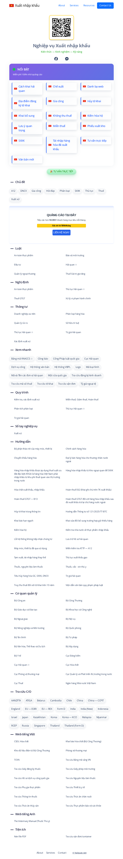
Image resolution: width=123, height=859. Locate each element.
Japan (25, 717)
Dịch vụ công (18, 367)
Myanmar (101, 717)
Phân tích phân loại (23, 408)
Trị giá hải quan (21, 417)
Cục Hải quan (91, 358)
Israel (14, 717)
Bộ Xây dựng (72, 646)
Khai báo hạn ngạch (23, 520)
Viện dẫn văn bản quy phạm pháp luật (84, 585)
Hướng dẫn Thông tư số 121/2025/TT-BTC (86, 511)
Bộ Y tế (17, 655)
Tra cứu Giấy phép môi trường (80, 768)
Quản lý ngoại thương (24, 273)
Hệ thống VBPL (62, 367)
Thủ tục (89, 190)
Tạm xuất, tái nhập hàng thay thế (30, 557)
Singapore (39, 725)
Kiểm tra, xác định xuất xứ (27, 399)
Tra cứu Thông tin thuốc (25, 796)
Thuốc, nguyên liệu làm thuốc (28, 566)
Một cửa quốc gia (57, 375)
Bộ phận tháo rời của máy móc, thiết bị (33, 448)
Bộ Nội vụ (70, 618)
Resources (89, 5)
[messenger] (67, 59)
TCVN (16, 759)
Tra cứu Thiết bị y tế (75, 787)
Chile (69, 700)
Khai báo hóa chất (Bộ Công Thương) (83, 741)
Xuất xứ (15, 199)
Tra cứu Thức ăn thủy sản (26, 805)
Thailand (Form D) (74, 725)
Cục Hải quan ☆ (21, 664)
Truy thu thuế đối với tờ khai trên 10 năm (34, 585)
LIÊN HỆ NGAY (61, 232)
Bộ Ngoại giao (21, 618)
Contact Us (105, 5)
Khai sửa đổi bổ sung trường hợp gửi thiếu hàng (89, 520)
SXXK (77, 190)
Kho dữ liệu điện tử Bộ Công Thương (32, 750)
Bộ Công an (19, 600)
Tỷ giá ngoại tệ (88, 383)
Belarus (41, 700)
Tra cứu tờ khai (45, 383)
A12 (13, 190)
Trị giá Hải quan (73, 332)
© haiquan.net (79, 852)
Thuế (101, 190)
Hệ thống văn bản (39, 367)
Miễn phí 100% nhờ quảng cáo (27, 74)
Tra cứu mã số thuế (21, 383)
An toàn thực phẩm (23, 255)
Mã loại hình (92, 367)
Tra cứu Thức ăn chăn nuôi (79, 796)
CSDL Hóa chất (21, 741)
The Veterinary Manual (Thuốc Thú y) (32, 821)
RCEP (14, 725)
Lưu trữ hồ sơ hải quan (77, 538)
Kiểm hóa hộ (20, 529)
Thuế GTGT (19, 298)
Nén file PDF (20, 836)
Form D (61, 708)
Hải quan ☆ (71, 264)
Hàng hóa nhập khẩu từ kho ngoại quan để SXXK (89, 470)
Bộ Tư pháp (71, 637)
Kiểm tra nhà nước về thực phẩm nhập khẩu (87, 529)
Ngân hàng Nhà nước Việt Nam (81, 683)
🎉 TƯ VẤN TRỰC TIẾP (61, 171)
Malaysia (86, 717)
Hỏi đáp (50, 190)
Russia (25, 725)
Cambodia (55, 700)
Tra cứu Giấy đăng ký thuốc (27, 768)
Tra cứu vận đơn (67, 383)
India (73, 708)
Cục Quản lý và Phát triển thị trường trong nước (89, 674)
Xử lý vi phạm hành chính (78, 298)
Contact (62, 852)
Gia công (36, 190)
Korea (54, 717)
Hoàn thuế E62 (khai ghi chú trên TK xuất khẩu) (88, 489)
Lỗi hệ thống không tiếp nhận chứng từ (33, 538)
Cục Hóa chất (72, 664)
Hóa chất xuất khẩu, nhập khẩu (29, 489)
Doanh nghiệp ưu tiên (24, 313)
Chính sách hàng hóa (76, 448)
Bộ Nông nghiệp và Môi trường (29, 627)
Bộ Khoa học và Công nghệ (79, 609)
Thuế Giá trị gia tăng (75, 273)
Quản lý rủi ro (21, 322)
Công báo (43, 358)
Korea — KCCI (69, 717)
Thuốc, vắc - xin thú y (76, 566)
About (61, 5)
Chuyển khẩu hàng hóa (25, 457)
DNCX (23, 190)
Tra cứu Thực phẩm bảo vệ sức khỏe (83, 805)
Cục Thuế (18, 683)
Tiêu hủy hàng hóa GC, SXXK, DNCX (31, 575)
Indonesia (103, 708)
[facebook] (56, 59)
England (15, 708)
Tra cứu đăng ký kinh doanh (86, 375)
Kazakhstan (39, 717)
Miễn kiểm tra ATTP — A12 (79, 548)
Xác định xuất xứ (22, 341)
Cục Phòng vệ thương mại (26, 674)
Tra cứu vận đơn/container (79, 836)
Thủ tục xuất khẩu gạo (76, 557)
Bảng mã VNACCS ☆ (22, 358)
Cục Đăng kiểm (73, 655)
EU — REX (47, 708)
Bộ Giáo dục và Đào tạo (25, 609)
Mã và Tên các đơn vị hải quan (27, 375)
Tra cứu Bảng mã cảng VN (78, 759)
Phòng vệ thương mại (76, 750)
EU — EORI (30, 708)
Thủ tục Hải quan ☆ (75, 289)
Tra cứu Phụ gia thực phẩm (27, 787)
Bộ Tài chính (20, 637)
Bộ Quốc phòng (73, 627)
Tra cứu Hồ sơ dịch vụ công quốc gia (31, 778)
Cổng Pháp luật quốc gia (66, 358)
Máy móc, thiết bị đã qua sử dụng (30, 548)
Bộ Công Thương (74, 600)
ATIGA (29, 700)
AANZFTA (16, 700)
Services (74, 5)
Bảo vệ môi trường (75, 255)
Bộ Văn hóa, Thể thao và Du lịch (29, 646)
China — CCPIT (96, 700)
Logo (78, 367)
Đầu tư (17, 264)
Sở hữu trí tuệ (72, 322)
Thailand (54, 725)
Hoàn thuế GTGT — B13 (26, 498)
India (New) (87, 708)
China (80, 700)
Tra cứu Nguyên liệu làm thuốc (80, 778)
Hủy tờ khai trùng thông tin (27, 511)
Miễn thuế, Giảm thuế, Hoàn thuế (82, 399)
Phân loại (65, 190)
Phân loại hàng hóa (75, 313)
